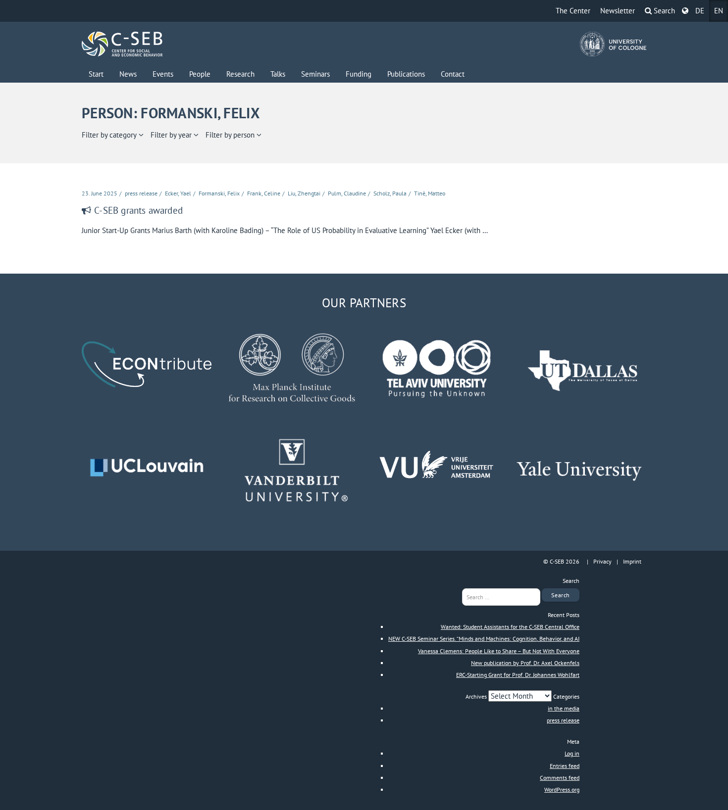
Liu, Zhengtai (304, 193)
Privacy (602, 561)
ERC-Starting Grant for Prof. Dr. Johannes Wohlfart (517, 674)
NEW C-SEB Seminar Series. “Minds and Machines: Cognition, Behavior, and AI (483, 638)
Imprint (632, 561)
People (199, 74)
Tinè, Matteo (429, 193)
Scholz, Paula (390, 193)
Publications (406, 74)
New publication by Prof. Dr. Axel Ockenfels (525, 663)
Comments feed (559, 777)
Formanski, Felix (219, 193)
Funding (358, 74)
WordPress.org (561, 789)
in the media (563, 708)
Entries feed (564, 765)
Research (240, 74)
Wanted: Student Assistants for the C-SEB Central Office (510, 626)
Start (96, 74)
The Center (573, 10)
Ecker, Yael (178, 193)
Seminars (315, 74)
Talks (277, 74)
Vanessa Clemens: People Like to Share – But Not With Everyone (498, 651)
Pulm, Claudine (347, 193)
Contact (453, 74)
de (699, 10)
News (128, 74)
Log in (572, 753)
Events (163, 74)
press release (141, 193)
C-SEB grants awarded (138, 210)
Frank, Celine (263, 193)
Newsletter (617, 10)
